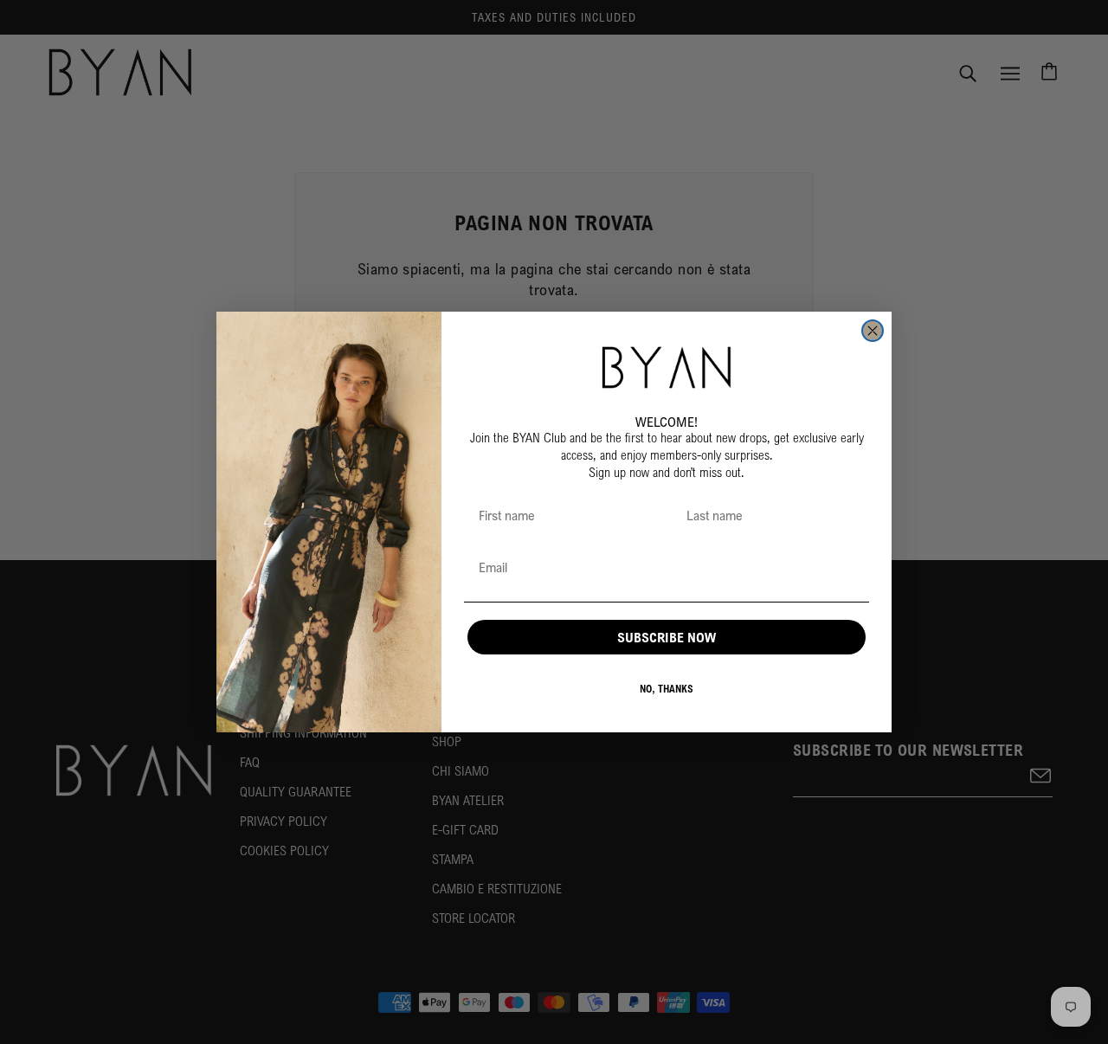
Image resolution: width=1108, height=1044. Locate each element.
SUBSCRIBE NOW (666, 637)
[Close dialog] (872, 330)
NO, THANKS (666, 688)
